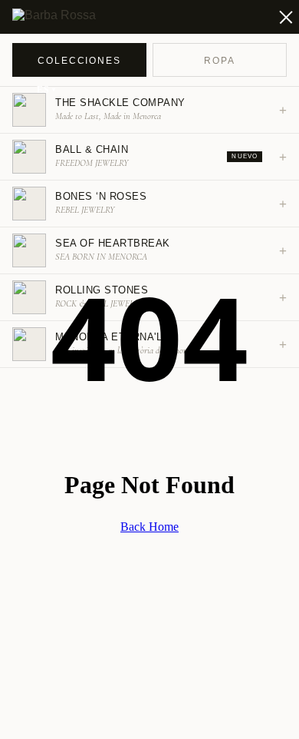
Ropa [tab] (219, 60)
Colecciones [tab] (79, 60)
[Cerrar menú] (277, 17)
